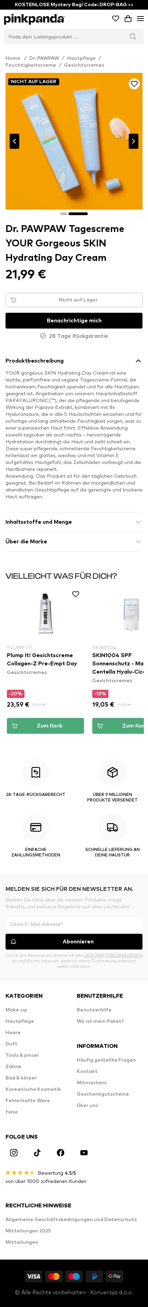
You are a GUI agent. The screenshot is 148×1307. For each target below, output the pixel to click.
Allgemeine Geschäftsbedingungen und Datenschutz (71, 1219)
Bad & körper (21, 1078)
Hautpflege (81, 58)
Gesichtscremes (84, 65)
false (12, 1112)
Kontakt (87, 1071)
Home (16, 58)
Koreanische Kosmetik (33, 1089)
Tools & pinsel (22, 1055)
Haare (13, 1032)
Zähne (13, 1066)
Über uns (87, 1105)
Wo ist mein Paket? (100, 1021)
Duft (12, 1044)
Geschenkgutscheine (103, 1094)
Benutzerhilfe (94, 1010)
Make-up (16, 1010)
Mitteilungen (22, 1242)
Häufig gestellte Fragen (106, 1060)
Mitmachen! (92, 1083)
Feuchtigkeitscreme (31, 65)
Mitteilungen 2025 (28, 1231)
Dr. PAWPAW (44, 58)
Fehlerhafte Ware (28, 1100)
